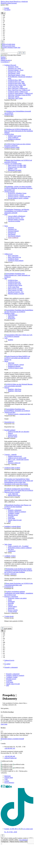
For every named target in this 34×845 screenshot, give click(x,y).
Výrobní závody (9, 616)
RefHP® (10, 340)
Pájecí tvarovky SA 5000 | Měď (17, 167)
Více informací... (24, 840)
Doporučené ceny (9, 422)
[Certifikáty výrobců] (18, 572)
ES (4, 36)
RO (4, 30)
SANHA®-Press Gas (14, 282)
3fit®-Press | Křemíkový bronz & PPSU (19, 95)
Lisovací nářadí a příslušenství (16, 216)
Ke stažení (7, 9)
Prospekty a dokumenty (14, 510)
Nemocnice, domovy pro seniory (17, 598)
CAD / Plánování (13, 494)
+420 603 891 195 (9, 748)
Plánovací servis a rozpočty (12, 492)
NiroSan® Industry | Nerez (15, 70)
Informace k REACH (14, 463)
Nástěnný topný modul (14, 136)
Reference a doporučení (11, 596)
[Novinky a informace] (18, 585)
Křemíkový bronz (9, 313)
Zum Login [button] (4, 724)
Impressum (7, 776)
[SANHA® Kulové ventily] (18, 162)
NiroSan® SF (12, 232)
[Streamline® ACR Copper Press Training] (18, 490)
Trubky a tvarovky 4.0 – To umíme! (18, 546)
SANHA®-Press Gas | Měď (16, 81)
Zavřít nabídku (8, 628)
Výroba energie (12, 611)
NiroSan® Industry (13, 231)
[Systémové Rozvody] (18, 113)
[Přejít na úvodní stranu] (8, 44)
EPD (9, 521)
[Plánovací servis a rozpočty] (18, 506)
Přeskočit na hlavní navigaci (9, 3)
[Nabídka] (2, 41)
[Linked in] (10, 787)
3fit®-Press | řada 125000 (15, 98)
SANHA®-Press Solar (14, 283)
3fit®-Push (11, 363)
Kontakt (6, 8)
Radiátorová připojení (14, 139)
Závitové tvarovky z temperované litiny (19, 196)
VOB (6, 779)
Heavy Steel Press (13, 255)
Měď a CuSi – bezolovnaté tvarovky (18, 459)
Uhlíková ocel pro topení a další (17, 458)
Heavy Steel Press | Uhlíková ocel (17, 88)
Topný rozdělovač (13, 137)
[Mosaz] (18, 386)
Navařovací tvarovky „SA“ (16, 218)
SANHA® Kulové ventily (11, 147)
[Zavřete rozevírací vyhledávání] (23, 52)
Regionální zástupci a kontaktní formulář (12, 739)
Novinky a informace (10, 574)
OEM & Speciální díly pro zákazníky (18, 431)
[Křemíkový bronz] (18, 336)
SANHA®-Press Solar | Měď (16, 83)
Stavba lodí (11, 608)
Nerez (6, 226)
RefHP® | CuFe (12, 168)
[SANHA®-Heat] (18, 145)
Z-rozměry (11, 516)
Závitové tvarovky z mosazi (16, 195)
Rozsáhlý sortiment (9, 430)
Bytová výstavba (13, 610)
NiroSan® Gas (12, 229)
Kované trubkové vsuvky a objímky (18, 198)
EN (4, 17)
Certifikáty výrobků (13, 513)
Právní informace (9, 782)
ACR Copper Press (13, 287)
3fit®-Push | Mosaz (13, 96)
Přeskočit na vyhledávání (20, 1)
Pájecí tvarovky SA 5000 (15, 290)
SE (4, 34)
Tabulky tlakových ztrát (14, 520)
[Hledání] (2, 49)
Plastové (6, 387)
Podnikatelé (11, 601)
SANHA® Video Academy (12, 467)
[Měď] (18, 311)
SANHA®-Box (9, 114)
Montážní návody (13, 515)
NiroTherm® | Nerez (14, 73)
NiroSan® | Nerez (13, 66)
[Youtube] (7, 787)
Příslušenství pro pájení (14, 170)
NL (4, 26)
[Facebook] (2, 787)
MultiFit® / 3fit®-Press (14, 389)
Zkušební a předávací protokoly (17, 511)
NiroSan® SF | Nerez (14, 71)
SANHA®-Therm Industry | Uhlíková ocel (20, 93)
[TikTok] (17, 825)
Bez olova (11, 549)
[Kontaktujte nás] (18, 595)
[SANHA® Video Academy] (18, 482)
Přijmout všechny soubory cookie (18, 841)
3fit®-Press (11, 316)
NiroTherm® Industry (14, 236)
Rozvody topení (12, 436)
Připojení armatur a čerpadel (16, 219)
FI (3, 19)
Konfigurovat (4, 841)
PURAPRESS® (12, 315)
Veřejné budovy (12, 606)
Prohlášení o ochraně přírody (12, 526)
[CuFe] (18, 359)
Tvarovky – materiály (10, 454)
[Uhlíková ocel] (18, 277)
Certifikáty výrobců (10, 556)
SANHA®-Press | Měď (14, 80)
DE (4, 15)
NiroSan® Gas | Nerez (14, 68)
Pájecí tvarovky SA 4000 (15, 288)
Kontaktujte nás (8, 587)
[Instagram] (4, 787)
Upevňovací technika (14, 221)
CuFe (6, 338)
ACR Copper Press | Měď (15, 86)
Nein (6, 737)
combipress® (12, 551)
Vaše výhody (8, 544)
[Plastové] (18, 410)
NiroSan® (11, 227)
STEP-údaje (11, 518)
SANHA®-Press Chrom (15, 285)
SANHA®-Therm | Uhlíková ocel (18, 91)
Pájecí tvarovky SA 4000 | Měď (17, 165)
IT (3, 23)
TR (4, 39)
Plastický (10, 461)
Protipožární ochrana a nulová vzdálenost (20, 548)
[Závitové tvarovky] (18, 213)
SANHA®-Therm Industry (16, 260)
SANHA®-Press (13, 280)
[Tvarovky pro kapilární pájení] (18, 190)
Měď (5, 278)
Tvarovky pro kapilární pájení (12, 163)
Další (5, 214)
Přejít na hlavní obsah (7, 1)
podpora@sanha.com (10, 758)
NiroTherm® (12, 234)
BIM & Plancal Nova (14, 495)
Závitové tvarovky (9, 191)
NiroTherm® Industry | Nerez (16, 75)
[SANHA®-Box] (18, 132)
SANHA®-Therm (13, 259)
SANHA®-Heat (9, 134)
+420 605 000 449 (9, 756)
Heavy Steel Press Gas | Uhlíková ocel (19, 90)
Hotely (10, 600)
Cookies (6, 781)
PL (4, 28)
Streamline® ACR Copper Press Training (16, 484)
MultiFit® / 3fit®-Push (14, 391)
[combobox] (9, 53)
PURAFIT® (11, 318)
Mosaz (6, 361)
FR (4, 21)
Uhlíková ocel (8, 254)
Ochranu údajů (8, 777)
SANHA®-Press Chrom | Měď (17, 85)
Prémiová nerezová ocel (15, 456)
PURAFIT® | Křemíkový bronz (17, 193)
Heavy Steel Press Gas (14, 257)
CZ (4, 37)
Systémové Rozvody (10, 65)
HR (4, 24)
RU (4, 32)
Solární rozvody (12, 435)
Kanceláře (11, 603)
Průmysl (10, 433)
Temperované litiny (9, 412)
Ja (2, 737)
